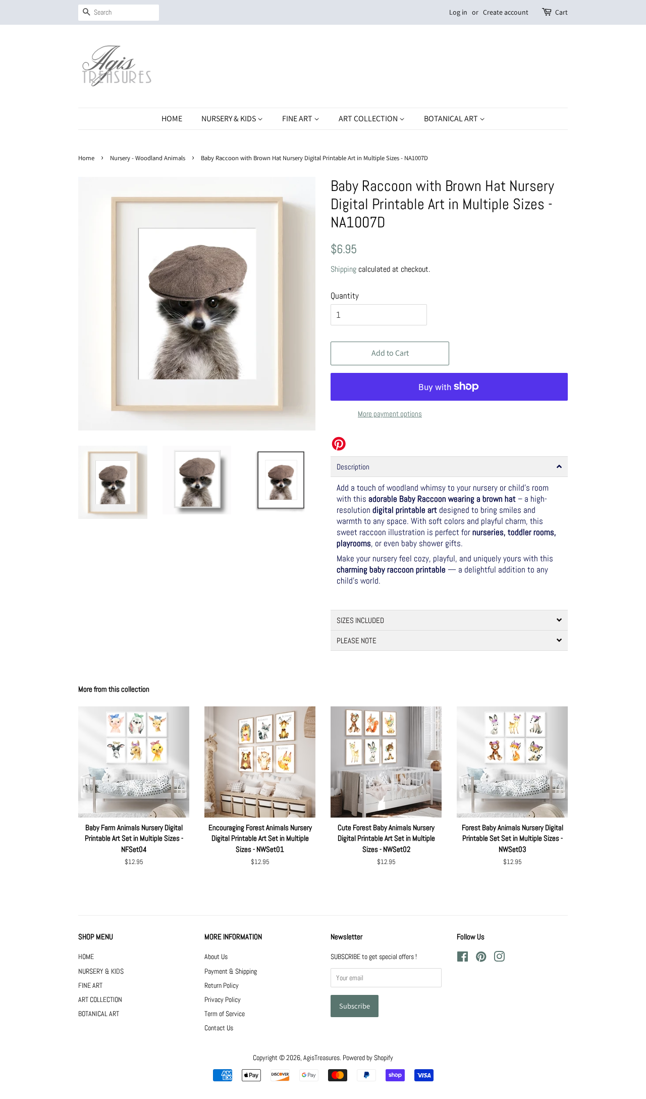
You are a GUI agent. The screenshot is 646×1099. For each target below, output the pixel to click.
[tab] (449, 466)
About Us (216, 956)
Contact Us (218, 1027)
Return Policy (221, 985)
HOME (172, 118)
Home (86, 158)
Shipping (343, 269)
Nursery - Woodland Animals (147, 158)
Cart (561, 12)
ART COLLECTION (369, 118)
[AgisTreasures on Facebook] (462, 958)
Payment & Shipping (230, 971)
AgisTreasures (321, 1057)
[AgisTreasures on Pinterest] (481, 958)
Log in (458, 12)
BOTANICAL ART (451, 118)
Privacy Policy (222, 999)
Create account (505, 12)
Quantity (345, 295)
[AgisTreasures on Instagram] (499, 958)
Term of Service (224, 1013)
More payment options (390, 413)
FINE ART (298, 118)
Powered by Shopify (368, 1057)
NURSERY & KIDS (229, 118)
